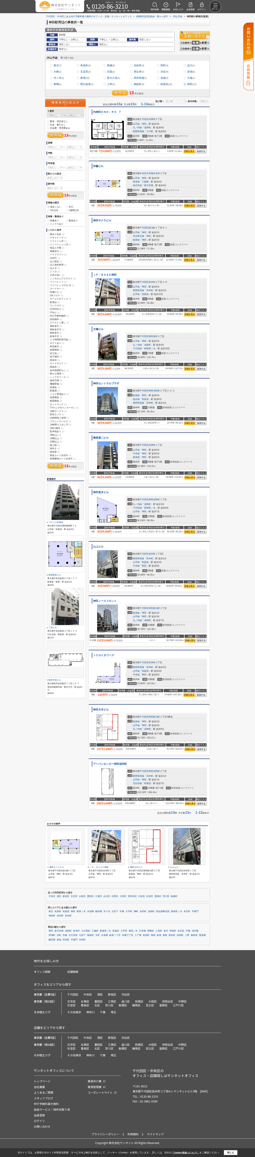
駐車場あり (57, 431)
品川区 (106, 896)
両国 (153, 935)
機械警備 (56, 384)
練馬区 (136, 1005)
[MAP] (204, 1091)
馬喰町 (150, 931)
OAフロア (56, 295)
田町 (164, 65)
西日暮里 (86, 84)
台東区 (82, 896)
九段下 (115, 911)
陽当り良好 (57, 234)
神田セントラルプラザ (106, 383)
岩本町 (152, 282)
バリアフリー (58, 254)
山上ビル (98, 546)
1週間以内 (74, 210)
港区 (59, 896)
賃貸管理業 (94, 1087)
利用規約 (133, 1134)
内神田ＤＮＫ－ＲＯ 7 (107, 112)
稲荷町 (180, 935)
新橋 (111, 65)
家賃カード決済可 (60, 455)
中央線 (136, 453)
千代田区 (144, 119)
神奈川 (90, 1012)
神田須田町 (154, 390)
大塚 (191, 77)
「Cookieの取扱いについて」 (185, 1152)
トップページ (42, 1081)
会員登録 (39, 1115)
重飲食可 (56, 326)
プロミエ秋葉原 (56, 522)
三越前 (145, 181)
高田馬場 (140, 77)
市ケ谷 (106, 911)
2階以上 (55, 435)
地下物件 (56, 356)
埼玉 (113, 1012)
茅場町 (52, 935)
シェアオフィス (59, 377)
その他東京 (74, 1012)
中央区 (143, 173)
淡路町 (147, 127)
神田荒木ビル (101, 492)
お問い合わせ (42, 1126)
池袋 (164, 77)
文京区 (74, 896)
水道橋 (90, 911)
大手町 (129, 911)
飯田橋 (98, 911)
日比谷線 (137, 783)
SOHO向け (57, 309)
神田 (191, 84)
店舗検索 (72, 972)
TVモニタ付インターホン (64, 407)
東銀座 (194, 935)
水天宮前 (73, 935)
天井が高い (57, 275)
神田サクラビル (102, 220)
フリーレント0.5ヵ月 (62, 285)
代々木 (59, 77)
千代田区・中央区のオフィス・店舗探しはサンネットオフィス (165, 1073)
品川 (191, 65)
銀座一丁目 (115, 935)
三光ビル (53, 627)
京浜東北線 (138, 236)
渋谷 (164, 71)
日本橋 (142, 931)
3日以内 (54, 210)
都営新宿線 (138, 131)
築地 (59, 939)
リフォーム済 (58, 241)
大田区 (123, 896)
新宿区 (66, 896)
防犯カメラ (57, 414)
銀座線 (136, 181)
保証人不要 (57, 247)
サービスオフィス (60, 298)
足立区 (150, 1005)
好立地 (55, 353)
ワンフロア (57, 305)
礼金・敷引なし (58, 124)
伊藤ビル (98, 166)
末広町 (187, 911)
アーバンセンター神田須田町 (110, 763)
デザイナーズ (58, 237)
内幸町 (60, 916)
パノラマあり (56, 224)
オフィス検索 (42, 972)
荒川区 (166, 896)
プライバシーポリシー (105, 1134)
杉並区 (149, 896)
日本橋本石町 (153, 173)
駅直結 (55, 302)
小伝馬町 (85, 931)
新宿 (84, 77)
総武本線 (137, 185)
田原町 (66, 939)
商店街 (55, 360)
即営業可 (56, 346)
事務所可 (56, 251)
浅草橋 (195, 931)
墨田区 (90, 896)
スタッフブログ (43, 1098)
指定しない (55, 207)
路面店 (55, 367)
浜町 (59, 935)
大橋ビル (98, 329)
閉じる (230, 1152)
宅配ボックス (58, 411)
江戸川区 (178, 1005)
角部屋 (55, 452)
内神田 (152, 119)
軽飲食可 (56, 333)
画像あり (54, 220)
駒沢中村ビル (55, 680)
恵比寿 (139, 71)
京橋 (65, 935)
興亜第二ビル (101, 437)
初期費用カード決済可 (62, 458)
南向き (55, 448)
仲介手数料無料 (59, 316)
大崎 (57, 71)
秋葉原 (166, 84)
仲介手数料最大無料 (46, 1104)
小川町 (149, 131)
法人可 (55, 268)
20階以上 (56, 441)
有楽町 (85, 65)
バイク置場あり (59, 394)
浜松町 (139, 65)
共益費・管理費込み (60, 128)
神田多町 (153, 336)
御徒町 (139, 84)
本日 (71, 207)
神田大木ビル (101, 709)
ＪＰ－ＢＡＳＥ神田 (105, 274)
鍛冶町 (152, 227)
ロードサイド (58, 363)
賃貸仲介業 (94, 1081)
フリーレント (58, 281)
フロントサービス (60, 421)
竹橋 (122, 911)
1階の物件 (56, 428)
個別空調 (56, 380)
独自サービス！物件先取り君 (52, 1109)
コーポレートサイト (100, 1092)
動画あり (73, 220)
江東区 (98, 896)
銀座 (159, 935)
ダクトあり (57, 343)
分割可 (55, 258)
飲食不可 (56, 336)
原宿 (191, 71)
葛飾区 (163, 1005)
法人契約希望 (58, 264)
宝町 (97, 935)
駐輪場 (55, 390)
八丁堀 (138, 935)
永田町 (143, 911)
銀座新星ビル (55, 575)
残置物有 (56, 350)
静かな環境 (57, 373)
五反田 (85, 71)
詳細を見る (189, 151)
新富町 (172, 935)
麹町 (136, 911)
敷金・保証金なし (59, 121)
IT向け (55, 312)
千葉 (102, 1012)
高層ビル (56, 292)
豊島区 (158, 896)
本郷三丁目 (127, 935)
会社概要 (39, 1087)
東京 (57, 65)
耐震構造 (56, 401)
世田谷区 (132, 896)
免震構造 (56, 397)
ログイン (39, 1121)
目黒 (111, 71)
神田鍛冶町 (154, 608)
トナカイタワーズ (103, 655)
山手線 (136, 124)
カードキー (57, 288)
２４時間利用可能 (60, 339)
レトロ (55, 271)
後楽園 (202, 935)
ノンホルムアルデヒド (62, 278)
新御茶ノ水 (149, 348)
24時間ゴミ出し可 (60, 424)
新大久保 (113, 77)
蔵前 (165, 935)
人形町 (158, 931)
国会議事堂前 (162, 911)
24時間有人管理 (59, 418)
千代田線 (137, 348)
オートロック (58, 404)
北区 (97, 1005)
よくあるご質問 (43, 1092)
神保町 (52, 916)
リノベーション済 (60, 244)
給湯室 (55, 387)
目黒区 (115, 896)
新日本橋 (148, 185)
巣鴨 (57, 84)
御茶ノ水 (81, 911)
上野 (111, 84)
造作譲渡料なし (59, 370)
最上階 (55, 445)
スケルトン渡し (59, 322)
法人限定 (56, 261)
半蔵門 (195, 911)
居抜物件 (56, 319)
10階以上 (56, 438)
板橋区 (174, 896)
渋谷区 (141, 896)
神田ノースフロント (105, 601)
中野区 (182, 1001)
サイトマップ (155, 1134)
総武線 (136, 399)
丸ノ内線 (137, 127)
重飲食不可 (57, 329)
